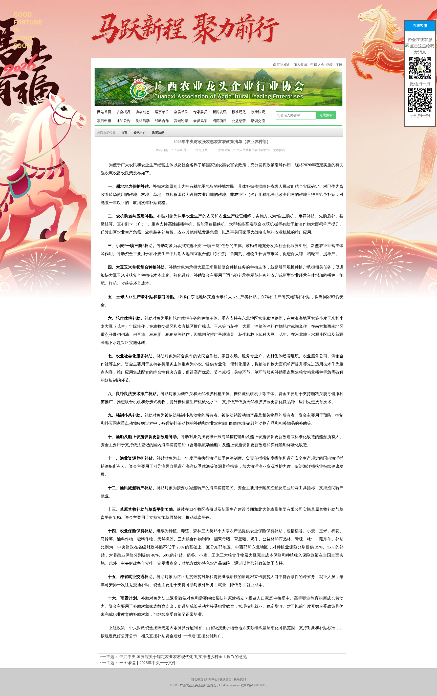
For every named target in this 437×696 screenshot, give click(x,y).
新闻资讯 (219, 112)
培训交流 (258, 121)
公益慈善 (239, 121)
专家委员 (200, 112)
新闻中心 (211, 679)
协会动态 (143, 112)
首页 (124, 132)
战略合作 (162, 121)
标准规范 (239, 112)
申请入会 (317, 65)
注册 (338, 65)
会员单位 (181, 112)
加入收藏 (301, 65)
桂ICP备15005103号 (254, 685)
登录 (329, 65)
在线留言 (226, 679)
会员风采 (200, 121)
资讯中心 (140, 132)
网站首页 (104, 112)
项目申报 (104, 121)
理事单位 (162, 112)
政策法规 (258, 112)
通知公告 (123, 121)
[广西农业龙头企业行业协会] (218, 87)
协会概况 (123, 112)
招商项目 (219, 121)
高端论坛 (181, 121)
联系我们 (240, 679)
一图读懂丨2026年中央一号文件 (147, 663)
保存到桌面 (282, 65)
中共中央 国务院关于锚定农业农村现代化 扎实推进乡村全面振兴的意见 (183, 656)
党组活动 (143, 121)
